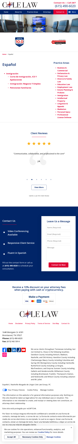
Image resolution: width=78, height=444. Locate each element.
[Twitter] (9, 350)
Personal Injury (63, 112)
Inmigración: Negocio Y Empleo (25, 83)
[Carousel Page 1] (27, 179)
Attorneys (47, 12)
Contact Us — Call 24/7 (65, 2)
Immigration (62, 95)
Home (6, 12)
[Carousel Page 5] (46, 179)
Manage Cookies (47, 390)
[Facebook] (4, 350)
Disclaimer (19, 323)
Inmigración (12, 73)
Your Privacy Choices (16, 390)
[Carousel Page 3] (36, 179)
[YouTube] (23, 350)
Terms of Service (44, 323)
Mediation (61, 109)
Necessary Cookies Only (32, 437)
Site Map (56, 323)
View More (39, 187)
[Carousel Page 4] (41, 179)
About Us (18, 12)
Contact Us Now (58, 265)
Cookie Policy (32, 390)
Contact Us (60, 12)
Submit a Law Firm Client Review (39, 196)
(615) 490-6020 (65, 6)
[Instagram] (4, 355)
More (74, 12)
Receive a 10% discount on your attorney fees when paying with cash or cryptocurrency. (39, 288)
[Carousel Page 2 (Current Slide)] (31, 179)
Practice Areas (32, 12)
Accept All (11, 437)
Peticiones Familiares (20, 87)
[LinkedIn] (14, 350)
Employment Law (64, 87)
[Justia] (19, 350)
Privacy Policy (30, 323)
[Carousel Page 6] (51, 179)
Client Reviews (39, 133)
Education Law (63, 84)
